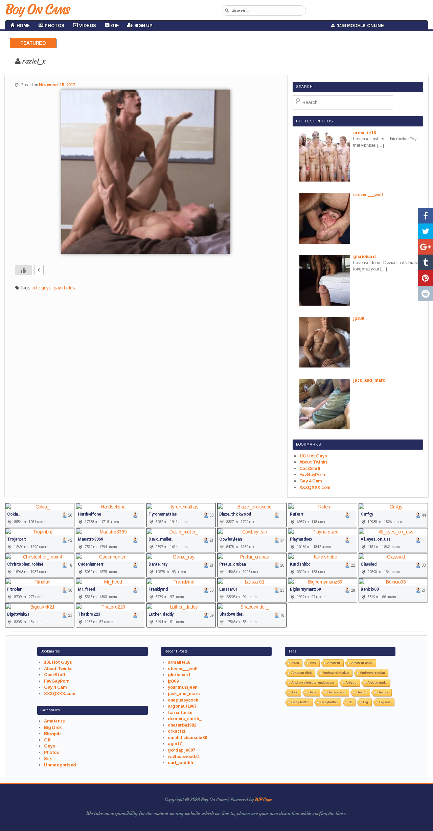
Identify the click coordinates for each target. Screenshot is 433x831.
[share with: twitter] (425, 231)
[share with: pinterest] (425, 278)
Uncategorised (60, 764)
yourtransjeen (183, 687)
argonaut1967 (182, 706)
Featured (33, 43)
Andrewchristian (372, 672)
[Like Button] (23, 270)
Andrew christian (335, 672)
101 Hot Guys (313, 455)
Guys (49, 746)
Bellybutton (328, 702)
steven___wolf (183, 668)
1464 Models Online (359, 25)
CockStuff (309, 468)
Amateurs (54, 720)
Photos (51, 752)
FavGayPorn (312, 474)
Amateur (333, 663)
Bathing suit (336, 692)
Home (22, 25)
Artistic (350, 682)
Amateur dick (301, 672)
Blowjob (52, 733)
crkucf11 (176, 731)
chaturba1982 (182, 725)
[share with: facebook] (425, 215)
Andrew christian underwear (312, 682)
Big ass (385, 702)
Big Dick (53, 727)
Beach (361, 692)
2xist (295, 663)
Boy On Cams (37, 9)
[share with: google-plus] (425, 247)
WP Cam (263, 800)
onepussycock (183, 700)
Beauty (383, 692)
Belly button (300, 702)
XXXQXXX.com (315, 487)
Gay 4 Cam (310, 480)
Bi (350, 702)
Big (365, 702)
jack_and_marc (184, 693)
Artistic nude (377, 682)
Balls (312, 692)
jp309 (173, 681)
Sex (48, 758)
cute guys (41, 287)
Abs (313, 663)
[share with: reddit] (425, 293)
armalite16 (179, 662)
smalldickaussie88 (187, 737)
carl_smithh (180, 762)
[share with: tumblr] (425, 262)
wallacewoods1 (184, 756)
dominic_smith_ (184, 718)
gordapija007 (181, 750)
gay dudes (64, 287)
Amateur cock (361, 663)
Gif (47, 739)
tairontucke (180, 712)
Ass (294, 692)
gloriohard (179, 674)
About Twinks (313, 462)
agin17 (174, 743)
